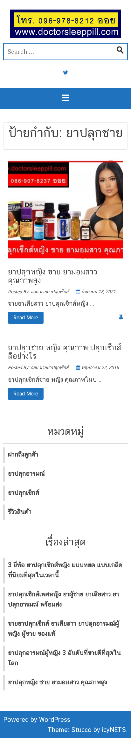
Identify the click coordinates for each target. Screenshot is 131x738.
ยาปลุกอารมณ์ (26, 473)
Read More (23, 318)
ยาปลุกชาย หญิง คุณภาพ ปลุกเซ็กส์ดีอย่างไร (64, 351)
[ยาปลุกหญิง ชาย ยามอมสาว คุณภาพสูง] (65, 209)
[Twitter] (66, 73)
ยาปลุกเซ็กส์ (23, 492)
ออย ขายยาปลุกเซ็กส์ (49, 291)
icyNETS (114, 730)
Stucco (81, 730)
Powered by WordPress (36, 719)
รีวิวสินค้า (19, 511)
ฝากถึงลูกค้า (23, 454)
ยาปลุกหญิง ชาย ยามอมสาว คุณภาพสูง (52, 275)
